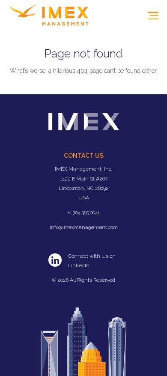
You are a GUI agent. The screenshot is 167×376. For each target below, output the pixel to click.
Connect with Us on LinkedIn (92, 260)
